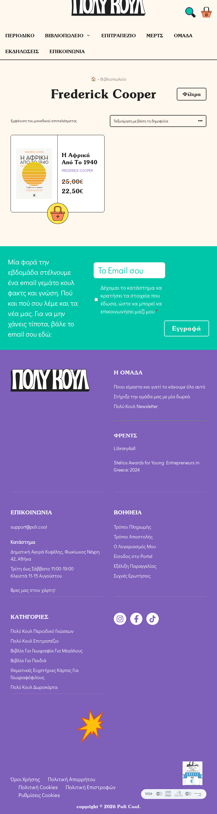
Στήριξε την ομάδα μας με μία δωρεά (152, 396)
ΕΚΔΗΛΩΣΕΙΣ (22, 51)
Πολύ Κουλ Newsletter (136, 406)
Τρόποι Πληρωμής (132, 527)
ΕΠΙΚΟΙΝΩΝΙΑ (67, 51)
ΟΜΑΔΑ (183, 35)
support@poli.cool (29, 527)
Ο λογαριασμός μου (135, 546)
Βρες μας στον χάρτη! (33, 590)
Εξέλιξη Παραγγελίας (135, 566)
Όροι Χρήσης (25, 779)
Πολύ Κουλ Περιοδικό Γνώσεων (42, 631)
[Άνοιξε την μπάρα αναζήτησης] (190, 14)
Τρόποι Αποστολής (133, 536)
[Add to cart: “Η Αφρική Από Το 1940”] (57, 214)
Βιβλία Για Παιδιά (28, 660)
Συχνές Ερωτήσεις (132, 576)
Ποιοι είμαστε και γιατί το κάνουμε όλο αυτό (159, 386)
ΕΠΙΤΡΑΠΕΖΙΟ (118, 35)
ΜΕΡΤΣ (154, 35)
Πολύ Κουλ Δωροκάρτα (34, 687)
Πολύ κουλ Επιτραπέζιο (35, 641)
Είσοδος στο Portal (133, 556)
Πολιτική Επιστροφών (91, 787)
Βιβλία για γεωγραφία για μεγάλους (47, 650)
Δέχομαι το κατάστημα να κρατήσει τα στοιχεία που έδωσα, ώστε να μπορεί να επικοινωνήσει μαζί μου (131, 299)
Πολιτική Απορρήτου (71, 779)
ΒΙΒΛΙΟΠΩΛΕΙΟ (64, 35)
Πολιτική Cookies (38, 787)
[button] (191, 94)
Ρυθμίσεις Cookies (39, 795)
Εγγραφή (186, 328)
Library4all (124, 448)
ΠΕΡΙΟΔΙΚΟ (19, 35)
